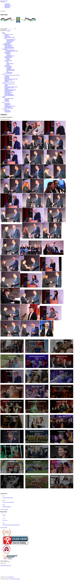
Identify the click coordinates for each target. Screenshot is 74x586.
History (8, 53)
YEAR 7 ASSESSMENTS (9, 95)
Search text (2, 28)
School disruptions (8, 110)
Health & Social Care (10, 69)
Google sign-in (7, 3)
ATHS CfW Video (8, 46)
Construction (9, 67)
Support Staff (9, 42)
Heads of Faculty (10, 41)
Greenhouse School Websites (15, 578)
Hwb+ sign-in (7, 4)
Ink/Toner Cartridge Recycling (10, 106)
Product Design (9, 72)
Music (8, 62)
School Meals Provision (9, 90)
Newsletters (7, 99)
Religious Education (10, 55)
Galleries (4, 96)
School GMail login (8, 107)
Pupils (4, 74)
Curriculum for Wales (6, 44)
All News (2, 509)
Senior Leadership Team (11, 39)
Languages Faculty (8, 57)
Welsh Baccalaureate (8, 73)
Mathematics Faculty (8, 56)
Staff (5, 38)
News (4, 97)
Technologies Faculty (8, 66)
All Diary (2, 527)
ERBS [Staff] (7, 6)
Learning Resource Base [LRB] (12, 50)
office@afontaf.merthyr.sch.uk (5, 565)
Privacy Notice (7, 36)
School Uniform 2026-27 (9, 94)
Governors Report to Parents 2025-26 (11, 86)
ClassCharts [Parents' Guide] (10, 83)
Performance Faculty (8, 60)
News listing (7, 100)
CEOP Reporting (8, 104)
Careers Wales (7, 103)
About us (4, 33)
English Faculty (7, 51)
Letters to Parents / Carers (9, 87)
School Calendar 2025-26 (9, 98)
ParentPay (6, 88)
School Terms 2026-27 (9, 92)
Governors (6, 35)
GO (15, 28)
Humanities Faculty (8, 52)
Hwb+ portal (7, 77)
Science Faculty (7, 65)
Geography (9, 54)
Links (4, 102)
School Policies (7, 7)
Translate (8, 30)
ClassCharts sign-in (8, 5)
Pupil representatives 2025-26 (10, 37)
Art (7, 61)
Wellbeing (6, 80)
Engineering (9, 68)
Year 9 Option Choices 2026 (10, 81)
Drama (8, 64)
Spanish (8, 59)
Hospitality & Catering (11, 70)
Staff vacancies (7, 111)
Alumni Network (8, 43)
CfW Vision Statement (8, 45)
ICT (7, 71)
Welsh (8, 58)
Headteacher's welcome (9, 34)
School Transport (8, 93)
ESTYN (6, 85)
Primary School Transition (9, 47)
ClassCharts (7, 76)
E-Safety (6, 84)
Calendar (5, 527)
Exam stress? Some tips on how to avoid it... (12, 75)
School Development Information (10, 89)
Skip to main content (3, 0)
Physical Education (10, 63)
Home (4, 32)
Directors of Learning (10, 40)
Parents (4, 82)
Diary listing (7, 101)
